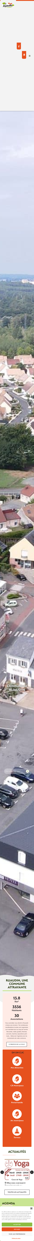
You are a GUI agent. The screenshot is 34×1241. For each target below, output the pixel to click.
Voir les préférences (17, 1234)
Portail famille (17, 1102)
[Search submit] (27, 771)
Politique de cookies (16, 1238)
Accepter (17, 1224)
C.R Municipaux (17, 1085)
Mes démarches (17, 1068)
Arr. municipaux (17, 1120)
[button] (31, 1208)
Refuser (17, 1229)
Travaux (17, 1137)
